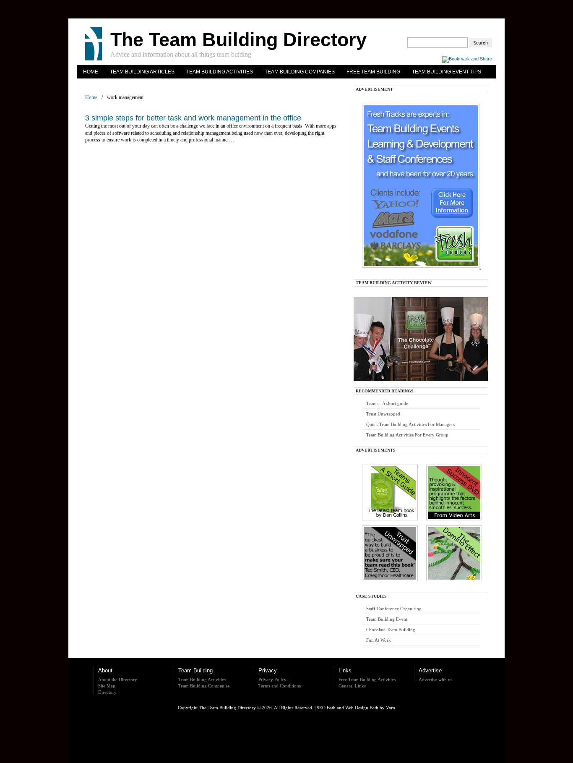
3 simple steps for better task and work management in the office (193, 118)
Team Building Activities (219, 72)
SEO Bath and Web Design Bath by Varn (356, 707)
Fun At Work (378, 640)
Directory (107, 692)
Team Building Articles (142, 72)
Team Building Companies (300, 72)
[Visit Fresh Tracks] (416, 270)
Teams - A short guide (387, 403)
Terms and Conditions (279, 685)
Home (90, 72)
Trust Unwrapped (383, 413)
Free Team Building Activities (367, 679)
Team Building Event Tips (446, 72)
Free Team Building (373, 72)
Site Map (106, 685)
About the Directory (117, 679)
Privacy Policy (272, 679)
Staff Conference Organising (394, 608)
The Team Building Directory (238, 39)
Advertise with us (435, 679)
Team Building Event (386, 619)
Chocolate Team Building (390, 629)
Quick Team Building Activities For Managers (410, 424)
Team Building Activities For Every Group (407, 434)
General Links (352, 685)
